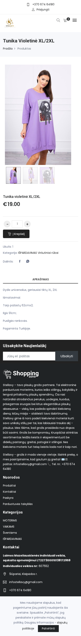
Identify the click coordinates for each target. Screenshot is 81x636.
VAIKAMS (8, 527)
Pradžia (8, 49)
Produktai (9, 486)
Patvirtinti (48, 628)
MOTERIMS (10, 520)
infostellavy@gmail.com (25, 582)
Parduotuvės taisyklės (18, 504)
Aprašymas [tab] (40, 279)
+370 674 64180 (43, 4)
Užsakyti (66, 356)
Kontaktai (9, 492)
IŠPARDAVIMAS (27, 253)
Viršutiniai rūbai (48, 253)
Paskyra (8, 498)
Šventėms (10, 533)
